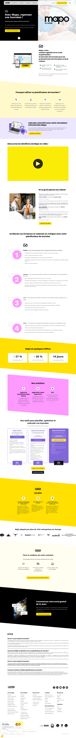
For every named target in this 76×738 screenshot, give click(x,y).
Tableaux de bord (24, 718)
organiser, (9, 25)
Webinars (59, 698)
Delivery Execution (24, 703)
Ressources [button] (35, 2)
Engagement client (11, 704)
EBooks (58, 696)
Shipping (22, 699)
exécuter (13, 25)
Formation (35, 705)
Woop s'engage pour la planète (49, 697)
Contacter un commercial (59, 440)
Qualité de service (11, 713)
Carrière (46, 701)
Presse (46, 700)
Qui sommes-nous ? (49, 695)
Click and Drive (10, 701)
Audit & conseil (36, 703)
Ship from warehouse (11, 696)
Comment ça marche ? (49, 711)
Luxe (58, 706)
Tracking (22, 704)
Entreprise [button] (28, 2)
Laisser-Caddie (10, 703)
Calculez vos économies (35, 133)
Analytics (22, 708)
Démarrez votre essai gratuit (12, 30)
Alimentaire (59, 708)
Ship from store (10, 698)
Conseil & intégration (37, 698)
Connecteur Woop (24, 713)
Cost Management (24, 709)
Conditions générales (32, 731)
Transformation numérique (12, 712)
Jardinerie (59, 709)
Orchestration (23, 698)
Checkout (22, 696)
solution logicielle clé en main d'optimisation (50, 53)
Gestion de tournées (24, 715)
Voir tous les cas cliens (45, 223)
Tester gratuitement (38, 440)
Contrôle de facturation (12, 706)
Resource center (60, 700)
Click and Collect (10, 699)
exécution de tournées (50, 57)
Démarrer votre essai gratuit (38, 468)
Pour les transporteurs (49, 708)
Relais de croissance (11, 710)
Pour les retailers (48, 709)
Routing (22, 701)
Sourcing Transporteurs (37, 696)
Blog (58, 701)
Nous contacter (48, 703)
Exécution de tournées (25, 717)
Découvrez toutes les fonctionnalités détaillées (38, 577)
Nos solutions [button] (14, 2)
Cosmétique (59, 711)
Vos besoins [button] (21, 2)
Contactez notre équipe (38, 472)
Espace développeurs (49, 713)
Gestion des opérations (37, 699)
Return (21, 706)
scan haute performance (36, 506)
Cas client (59, 695)
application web (24, 398)
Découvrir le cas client (44, 209)
